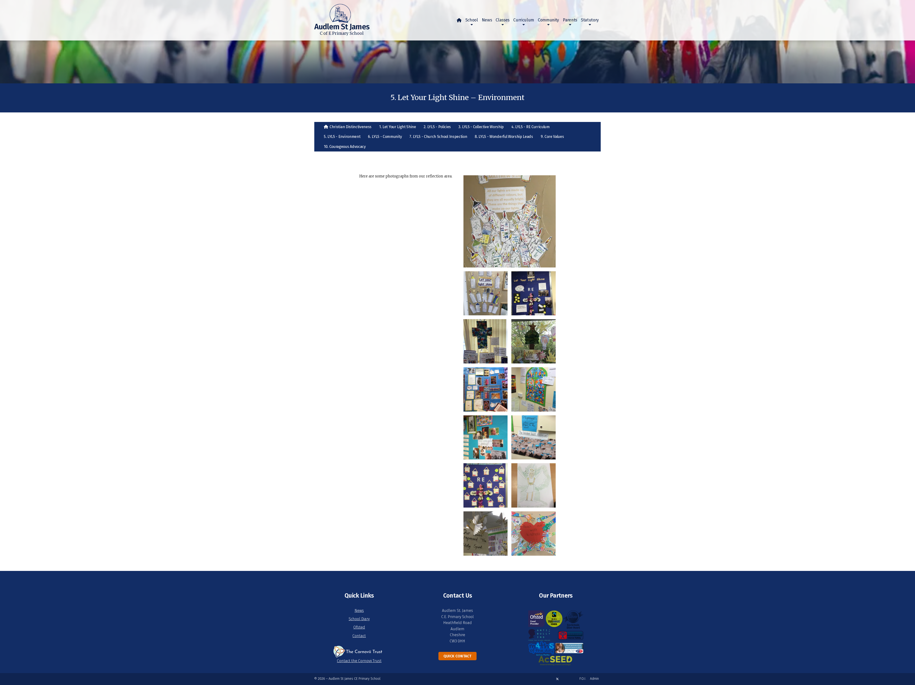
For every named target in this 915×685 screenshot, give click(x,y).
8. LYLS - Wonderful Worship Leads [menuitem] (504, 136)
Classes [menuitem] (502, 20)
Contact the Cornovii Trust (359, 661)
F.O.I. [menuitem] (583, 679)
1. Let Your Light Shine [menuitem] (397, 127)
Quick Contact (457, 656)
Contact (359, 636)
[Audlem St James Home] (332, 11)
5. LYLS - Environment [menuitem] (342, 136)
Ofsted (359, 627)
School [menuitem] (471, 20)
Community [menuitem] (548, 20)
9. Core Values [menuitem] (552, 136)
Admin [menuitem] (594, 679)
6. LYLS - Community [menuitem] (385, 136)
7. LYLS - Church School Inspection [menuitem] (438, 136)
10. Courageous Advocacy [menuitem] (345, 146)
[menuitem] (459, 20)
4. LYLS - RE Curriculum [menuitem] (530, 127)
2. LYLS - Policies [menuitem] (437, 127)
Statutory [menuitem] (590, 20)
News (359, 610)
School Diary (359, 619)
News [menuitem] (487, 20)
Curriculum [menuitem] (523, 20)
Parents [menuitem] (570, 20)
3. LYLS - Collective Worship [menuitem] (481, 127)
